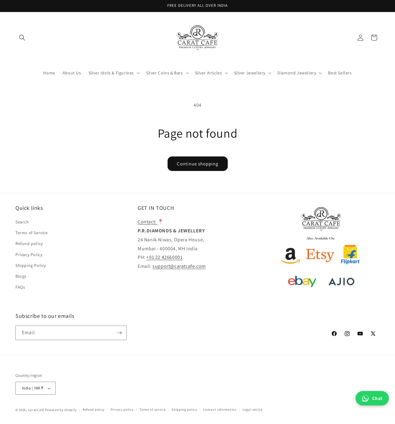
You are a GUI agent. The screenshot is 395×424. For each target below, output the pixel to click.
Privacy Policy (28, 254)
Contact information (219, 409)
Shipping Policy (30, 265)
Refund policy (29, 243)
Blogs (21, 276)
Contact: (147, 221)
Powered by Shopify (61, 410)
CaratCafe (36, 410)
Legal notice (252, 409)
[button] (22, 37)
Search (22, 222)
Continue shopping (197, 164)
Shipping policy (184, 409)
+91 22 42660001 (164, 257)
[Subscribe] (119, 333)
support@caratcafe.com (179, 266)
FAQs (20, 287)
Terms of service (152, 409)
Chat (377, 398)
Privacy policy (122, 409)
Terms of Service (31, 232)
